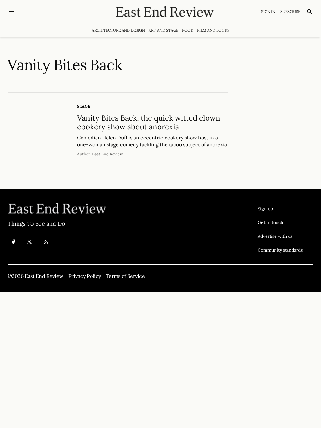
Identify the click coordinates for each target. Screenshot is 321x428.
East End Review (107, 154)
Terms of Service (125, 276)
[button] (280, 209)
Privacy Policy (84, 276)
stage (83, 106)
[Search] (309, 12)
